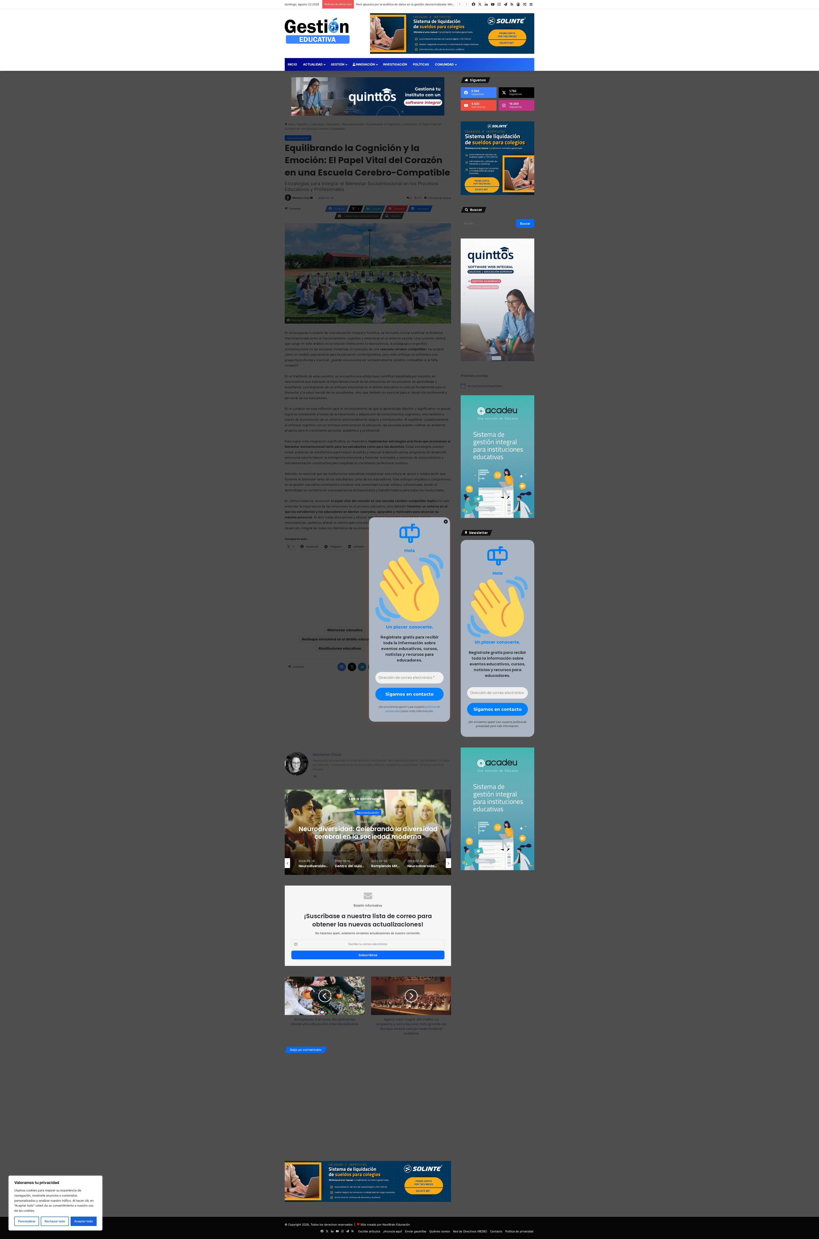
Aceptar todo (83, 1221)
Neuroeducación (368, 812)
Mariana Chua (327, 754)
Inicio (292, 64)
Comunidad (444, 64)
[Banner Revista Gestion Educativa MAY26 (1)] (497, 517)
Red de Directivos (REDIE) (470, 1231)
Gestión (337, 64)
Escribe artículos (369, 1231)
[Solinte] (497, 194)
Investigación (395, 64)
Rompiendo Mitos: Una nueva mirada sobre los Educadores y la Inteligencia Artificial (368, 832)
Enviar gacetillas (415, 1231)
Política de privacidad (519, 1231)
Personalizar (26, 1221)
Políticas (421, 64)
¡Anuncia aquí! (392, 1231)
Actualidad (312, 64)
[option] (368, 832)
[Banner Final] (368, 1181)
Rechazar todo (55, 1221)
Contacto (496, 1231)
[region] (55, 1203)
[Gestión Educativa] (317, 30)
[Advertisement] (368, 711)
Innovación (365, 64)
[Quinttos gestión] (367, 96)
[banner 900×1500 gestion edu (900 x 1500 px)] (497, 360)
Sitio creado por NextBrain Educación (385, 1224)
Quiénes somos (439, 1231)
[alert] (497, 385)
